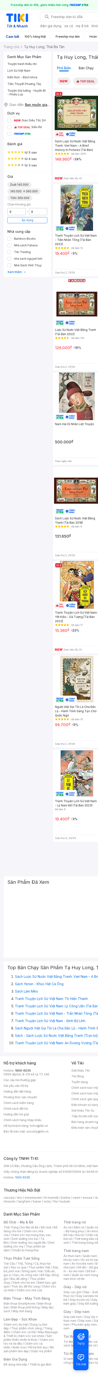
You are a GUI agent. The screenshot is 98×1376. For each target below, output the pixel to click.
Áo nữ (67, 1227)
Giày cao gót (72, 1292)
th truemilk (51, 1197)
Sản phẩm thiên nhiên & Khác (28, 1337)
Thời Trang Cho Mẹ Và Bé (21, 1227)
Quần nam (90, 1256)
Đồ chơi (46, 1227)
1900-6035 (23, 1070)
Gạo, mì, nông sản (25, 1275)
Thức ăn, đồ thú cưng (25, 1286)
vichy (47, 1201)
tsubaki (65, 1201)
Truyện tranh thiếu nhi (22, 64)
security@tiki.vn (37, 1131)
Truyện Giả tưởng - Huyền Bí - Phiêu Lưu (26, 92)
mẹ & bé (82, 26)
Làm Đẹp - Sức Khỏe (20, 1319)
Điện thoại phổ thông (25, 1307)
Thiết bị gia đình (40, 1364)
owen (76, 1197)
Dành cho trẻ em (24, 1282)
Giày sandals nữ (87, 1296)
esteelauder (33, 1197)
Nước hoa (19, 1347)
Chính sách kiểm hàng (19, 1103)
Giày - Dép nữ (75, 1287)
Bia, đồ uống (18, 1279)
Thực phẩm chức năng (26, 1328)
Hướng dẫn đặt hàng (17, 1091)
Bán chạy (86, 68)
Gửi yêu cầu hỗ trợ (16, 1086)
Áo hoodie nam (82, 1263)
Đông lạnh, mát (32, 1271)
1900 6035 (22, 1177)
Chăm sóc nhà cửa (29, 1290)
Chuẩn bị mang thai (25, 1250)
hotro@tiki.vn (39, 1126)
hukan (37, 1201)
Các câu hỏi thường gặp (20, 1080)
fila (55, 1201)
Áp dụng (27, 220)
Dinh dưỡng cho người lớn (28, 1242)
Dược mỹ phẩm (41, 1351)
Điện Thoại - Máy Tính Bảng (27, 1298)
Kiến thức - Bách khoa (22, 77)
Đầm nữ (79, 1227)
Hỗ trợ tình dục (38, 1347)
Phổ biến (64, 68)
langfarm (24, 1201)
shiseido (10, 1201)
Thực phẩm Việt (39, 1267)
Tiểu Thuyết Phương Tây (24, 84)
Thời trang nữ (75, 1222)
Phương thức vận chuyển (20, 1097)
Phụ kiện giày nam (84, 1324)
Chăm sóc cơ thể (24, 1332)
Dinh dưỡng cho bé (25, 1239)
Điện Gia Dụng (15, 1359)
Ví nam (68, 1359)
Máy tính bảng (22, 1311)
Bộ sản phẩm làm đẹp (29, 1349)
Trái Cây (9, 1263)
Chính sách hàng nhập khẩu (22, 1120)
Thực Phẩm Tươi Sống (21, 1258)
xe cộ (68, 26)
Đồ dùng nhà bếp (15, 1364)
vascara (9, 1197)
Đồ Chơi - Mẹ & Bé (18, 1222)
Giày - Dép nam (76, 1312)
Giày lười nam (73, 1317)
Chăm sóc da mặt (16, 1324)
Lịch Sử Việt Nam (18, 70)
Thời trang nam (76, 1251)
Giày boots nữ (79, 1299)
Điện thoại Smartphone (19, 1303)
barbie (65, 1197)
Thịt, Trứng (24, 1263)
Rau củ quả (18, 1267)
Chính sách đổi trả (16, 1108)
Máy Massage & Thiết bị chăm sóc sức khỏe (31, 1334)
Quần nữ (92, 1227)
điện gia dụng (50, 26)
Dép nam (85, 1320)
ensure (88, 1197)
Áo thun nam (72, 1256)
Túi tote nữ (89, 1345)
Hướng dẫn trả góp (16, 1114)
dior (19, 1197)
